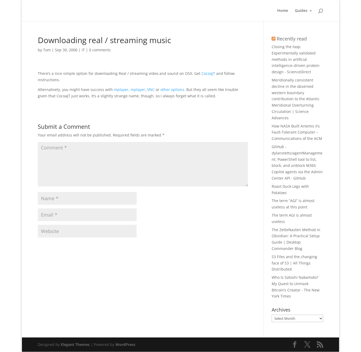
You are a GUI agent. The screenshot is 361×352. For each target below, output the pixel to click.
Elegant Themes (75, 344)
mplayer (121, 89)
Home (282, 11)
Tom (47, 49)
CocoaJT (208, 73)
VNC (151, 89)
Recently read (292, 38)
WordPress (125, 344)
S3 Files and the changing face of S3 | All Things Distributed (294, 263)
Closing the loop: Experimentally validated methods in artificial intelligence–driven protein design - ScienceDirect (296, 59)
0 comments (100, 49)
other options (172, 89)
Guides (301, 11)
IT (83, 49)
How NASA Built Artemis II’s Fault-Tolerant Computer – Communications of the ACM (297, 132)
